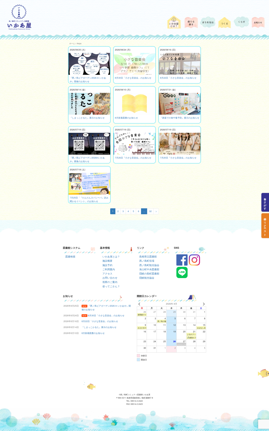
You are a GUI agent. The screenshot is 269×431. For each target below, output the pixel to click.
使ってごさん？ (111, 286)
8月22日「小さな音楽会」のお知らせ (178, 77)
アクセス (107, 273)
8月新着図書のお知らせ (126, 117)
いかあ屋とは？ (111, 256)
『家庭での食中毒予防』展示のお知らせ (179, 117)
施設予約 (107, 265)
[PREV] (140, 304)
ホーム (72, 43)
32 (150, 211)
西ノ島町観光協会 (149, 265)
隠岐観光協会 (146, 277)
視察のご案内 (109, 282)
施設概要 (107, 260)
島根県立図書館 (148, 256)
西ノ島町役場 (146, 260)
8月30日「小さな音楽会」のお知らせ (133, 77)
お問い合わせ (109, 277)
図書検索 (70, 256)
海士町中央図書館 (149, 269)
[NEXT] (203, 304)
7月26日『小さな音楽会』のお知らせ (133, 157)
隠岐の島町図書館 (149, 273)
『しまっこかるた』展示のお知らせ (87, 117)
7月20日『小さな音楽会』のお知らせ (178, 157)
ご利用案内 (108, 269)
